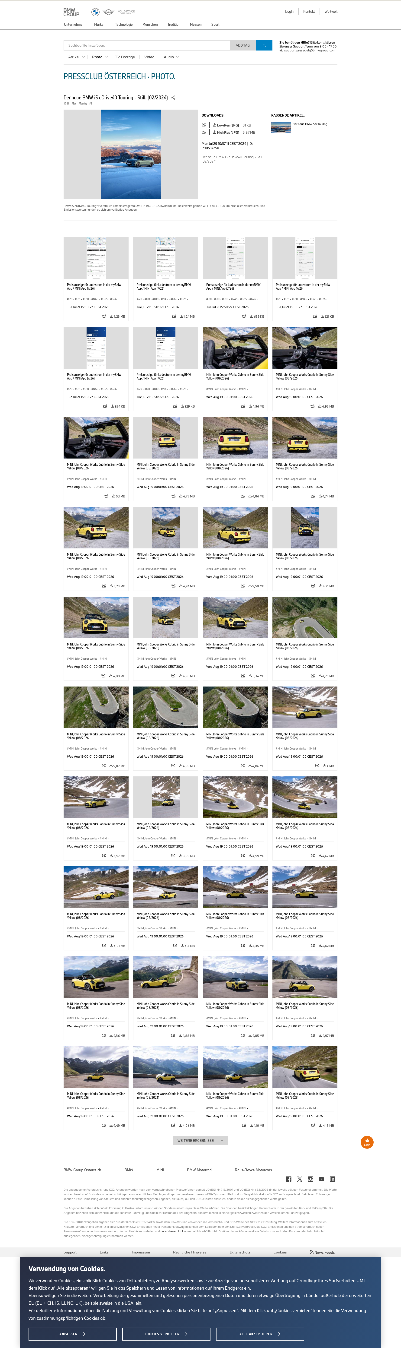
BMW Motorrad (199, 1170)
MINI (160, 1170)
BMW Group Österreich (82, 1170)
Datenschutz (240, 1252)
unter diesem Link (172, 1231)
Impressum (141, 1252)
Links (104, 1252)
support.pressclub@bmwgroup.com (310, 50)
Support (70, 1252)
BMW (128, 1170)
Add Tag (243, 45)
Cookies (280, 1252)
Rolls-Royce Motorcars (253, 1170)
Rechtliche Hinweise (190, 1252)
